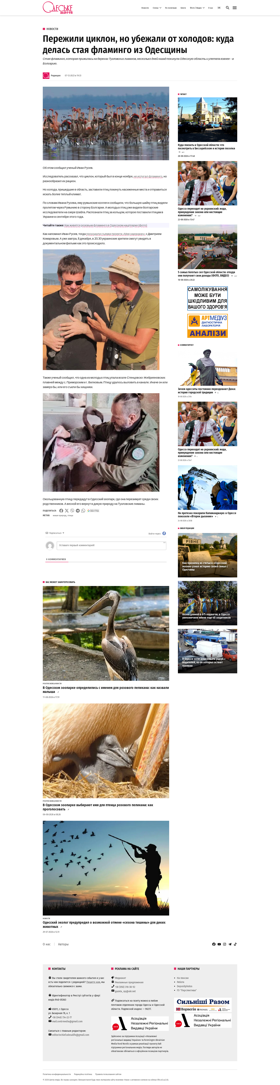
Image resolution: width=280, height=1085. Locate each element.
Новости (145, 7)
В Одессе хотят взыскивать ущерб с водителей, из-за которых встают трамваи (204, 662)
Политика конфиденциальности (57, 1074)
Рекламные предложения (129, 982)
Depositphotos (184, 986)
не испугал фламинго (148, 176)
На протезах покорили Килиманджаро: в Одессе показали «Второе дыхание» (207, 514)
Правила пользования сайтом (108, 1074)
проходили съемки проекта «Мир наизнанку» (115, 234)
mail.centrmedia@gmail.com (67, 1021)
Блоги (183, 7)
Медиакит (120, 978)
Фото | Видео (196, 7)
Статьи (155, 7)
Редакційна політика (83, 1074)
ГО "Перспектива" (187, 990)
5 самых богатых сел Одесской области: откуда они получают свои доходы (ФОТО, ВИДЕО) (206, 274)
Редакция (55, 75)
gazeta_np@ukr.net (125, 991)
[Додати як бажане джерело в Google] (93, 511)
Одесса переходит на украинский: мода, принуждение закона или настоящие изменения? (202, 212)
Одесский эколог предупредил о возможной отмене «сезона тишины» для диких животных (104, 924)
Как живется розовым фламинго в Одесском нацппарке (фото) (105, 225)
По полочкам (171, 7)
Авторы (63, 944)
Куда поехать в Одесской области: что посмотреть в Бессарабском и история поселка (206, 146)
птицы (70, 515)
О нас (210, 7)
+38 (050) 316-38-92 (125, 986)
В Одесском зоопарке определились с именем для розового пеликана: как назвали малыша (106, 690)
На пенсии (183, 978)
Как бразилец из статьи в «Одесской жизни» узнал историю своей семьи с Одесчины (205, 566)
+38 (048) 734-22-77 (62, 1017)
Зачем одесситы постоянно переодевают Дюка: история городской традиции (207, 390)
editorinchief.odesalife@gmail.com (70, 1034)
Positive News (48, 684)
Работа (180, 982)
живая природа (59, 515)
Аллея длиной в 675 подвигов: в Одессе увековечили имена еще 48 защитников (206, 616)
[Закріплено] (234, 8)
